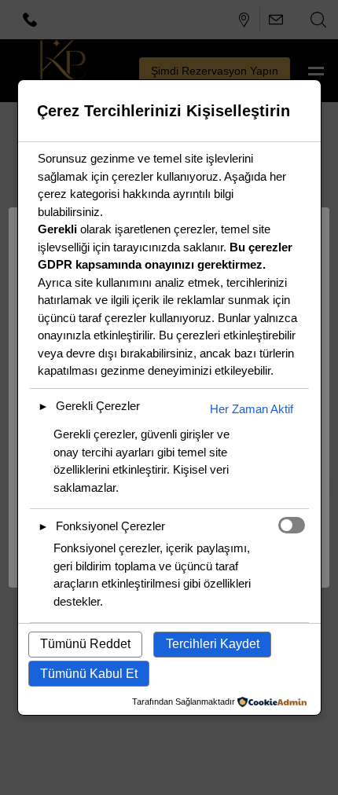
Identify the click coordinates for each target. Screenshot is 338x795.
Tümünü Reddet (85, 643)
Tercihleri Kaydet (212, 643)
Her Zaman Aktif (251, 409)
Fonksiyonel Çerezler (110, 526)
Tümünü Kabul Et (89, 673)
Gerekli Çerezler (98, 405)
